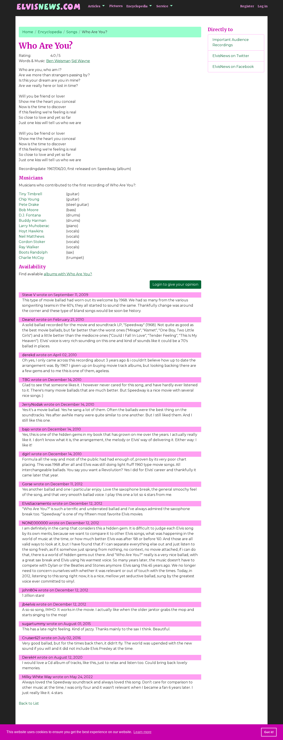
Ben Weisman (58, 61)
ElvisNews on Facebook (233, 67)
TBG (26, 380)
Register (247, 6)
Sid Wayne (80, 61)
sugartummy (34, 624)
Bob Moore (28, 210)
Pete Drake (29, 205)
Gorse (27, 484)
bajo (26, 429)
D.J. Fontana (30, 215)
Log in (263, 6)
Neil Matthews (31, 236)
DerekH (29, 657)
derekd (28, 355)
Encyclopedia (136, 6)
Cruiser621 (31, 638)
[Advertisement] (236, 149)
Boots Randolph (33, 252)
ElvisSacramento (36, 503)
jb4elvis (28, 604)
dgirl (26, 454)
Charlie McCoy (31, 258)
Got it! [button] (269, 732)
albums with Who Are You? (68, 274)
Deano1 (28, 319)
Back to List (29, 703)
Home (27, 32)
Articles (94, 6)
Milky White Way (37, 677)
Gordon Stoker (32, 242)
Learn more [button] (142, 732)
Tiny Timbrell (30, 194)
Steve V (29, 295)
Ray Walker (29, 247)
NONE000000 (35, 523)
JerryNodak (32, 404)
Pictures (116, 6)
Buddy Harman (32, 220)
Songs (71, 32)
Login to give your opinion (175, 284)
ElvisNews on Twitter (230, 56)
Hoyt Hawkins (31, 231)
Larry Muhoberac (34, 226)
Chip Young (29, 199)
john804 (29, 590)
